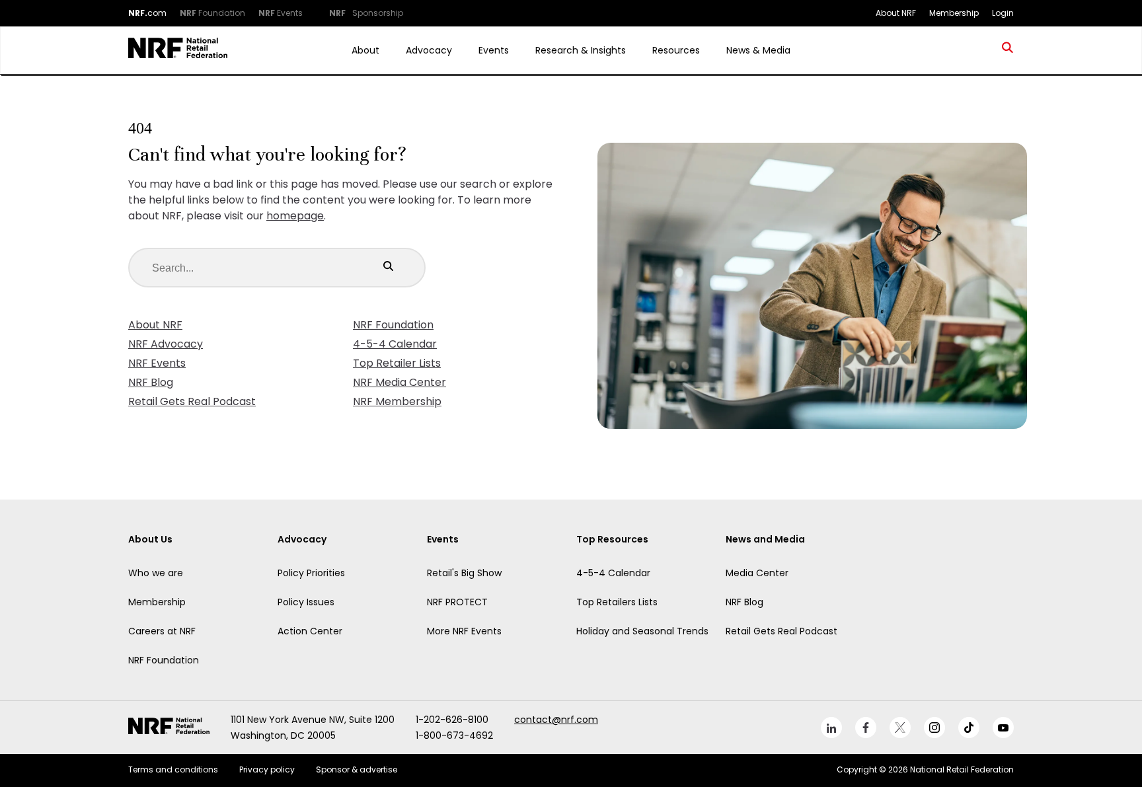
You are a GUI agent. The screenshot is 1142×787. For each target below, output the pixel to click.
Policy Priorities (311, 573)
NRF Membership (397, 401)
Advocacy (429, 50)
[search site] (1008, 50)
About (365, 50)
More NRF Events (464, 631)
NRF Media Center (399, 382)
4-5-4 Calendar (395, 344)
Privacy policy (267, 769)
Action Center (310, 631)
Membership (157, 602)
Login (1003, 13)
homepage (295, 215)
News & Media (758, 50)
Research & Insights (580, 50)
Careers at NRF (162, 631)
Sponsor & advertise (356, 769)
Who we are (155, 573)
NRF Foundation (393, 324)
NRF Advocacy (165, 344)
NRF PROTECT (457, 602)
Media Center (757, 573)
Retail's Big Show (464, 573)
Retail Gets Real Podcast (192, 401)
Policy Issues (306, 602)
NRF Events (157, 363)
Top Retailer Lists (397, 363)
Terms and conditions (173, 769)
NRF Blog (150, 382)
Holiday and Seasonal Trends (642, 631)
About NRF (155, 324)
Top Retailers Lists (617, 602)
